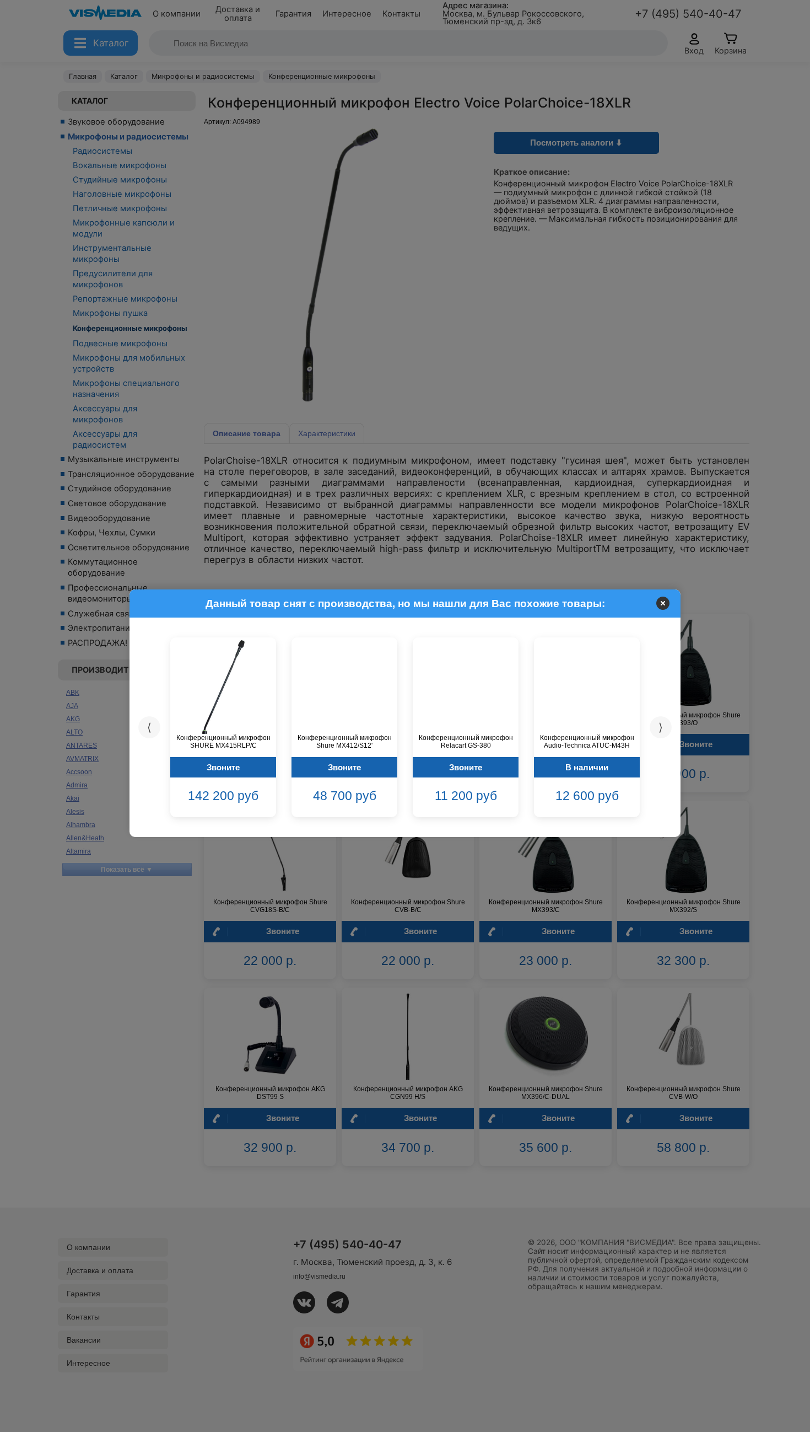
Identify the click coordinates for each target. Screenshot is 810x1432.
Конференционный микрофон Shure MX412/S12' (345, 741)
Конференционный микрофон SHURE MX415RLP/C (223, 741)
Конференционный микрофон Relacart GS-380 (466, 741)
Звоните (223, 767)
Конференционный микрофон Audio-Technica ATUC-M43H (587, 741)
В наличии (586, 767)
